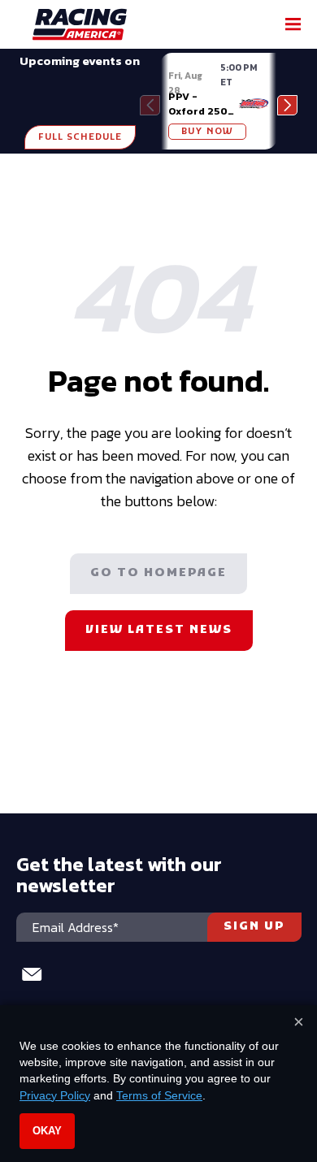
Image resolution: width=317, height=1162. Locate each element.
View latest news (158, 630)
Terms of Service (159, 1095)
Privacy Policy (55, 1095)
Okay (47, 1131)
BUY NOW (207, 131)
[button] (287, 105)
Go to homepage (158, 573)
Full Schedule (80, 137)
